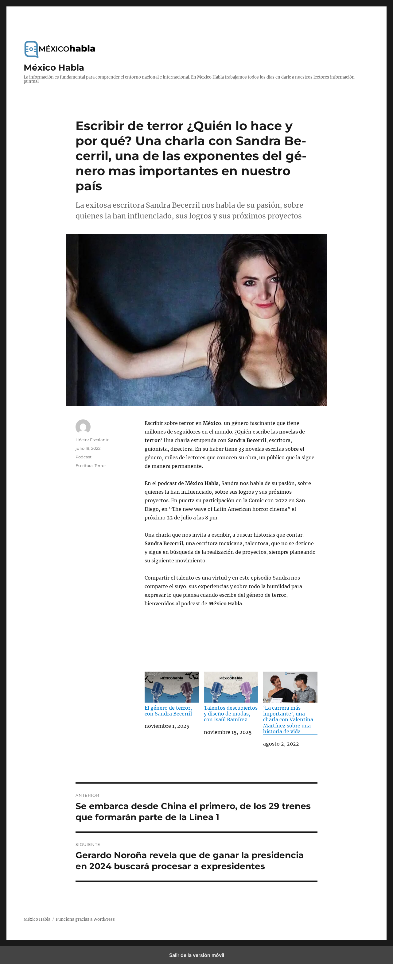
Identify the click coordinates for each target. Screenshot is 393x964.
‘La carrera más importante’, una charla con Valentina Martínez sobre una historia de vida (288, 720)
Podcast (83, 456)
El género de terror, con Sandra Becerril (168, 711)
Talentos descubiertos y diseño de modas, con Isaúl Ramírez (231, 714)
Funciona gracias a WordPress (85, 919)
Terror (100, 465)
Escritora (84, 465)
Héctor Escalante (93, 439)
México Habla (54, 67)
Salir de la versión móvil (196, 955)
